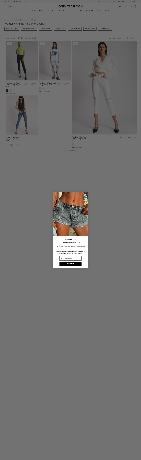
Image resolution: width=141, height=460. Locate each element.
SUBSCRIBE (70, 264)
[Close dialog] (85, 195)
